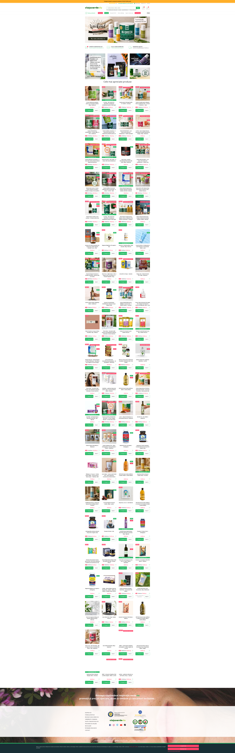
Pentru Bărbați (121, 13)
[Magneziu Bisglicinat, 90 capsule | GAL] (109, 236)
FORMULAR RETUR (89, 715)
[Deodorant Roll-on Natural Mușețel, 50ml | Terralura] (92, 665)
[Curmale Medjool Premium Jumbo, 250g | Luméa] (109, 493)
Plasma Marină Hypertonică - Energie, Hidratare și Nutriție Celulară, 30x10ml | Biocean (126, 189)
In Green (119, 9)
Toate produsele (91, 13)
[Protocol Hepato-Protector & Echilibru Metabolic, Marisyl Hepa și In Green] (92, 265)
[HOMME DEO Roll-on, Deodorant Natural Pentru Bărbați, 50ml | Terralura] (92, 493)
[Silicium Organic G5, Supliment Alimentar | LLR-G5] (142, 350)
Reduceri (100, 13)
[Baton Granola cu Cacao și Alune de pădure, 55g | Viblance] (92, 322)
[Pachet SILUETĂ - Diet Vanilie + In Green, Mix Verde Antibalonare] (109, 150)
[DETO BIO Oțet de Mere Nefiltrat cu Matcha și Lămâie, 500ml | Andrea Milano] (142, 608)
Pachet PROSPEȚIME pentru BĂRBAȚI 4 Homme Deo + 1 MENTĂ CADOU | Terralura (126, 304)
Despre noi (143, 3)
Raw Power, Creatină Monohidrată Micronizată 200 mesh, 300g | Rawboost (126, 161)
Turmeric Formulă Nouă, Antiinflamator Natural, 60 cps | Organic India (109, 304)
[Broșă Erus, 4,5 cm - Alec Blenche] (126, 493)
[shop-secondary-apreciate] (140, 73)
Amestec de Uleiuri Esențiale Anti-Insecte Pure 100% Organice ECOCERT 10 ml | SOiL (92, 247)
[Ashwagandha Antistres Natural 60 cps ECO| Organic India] (92, 522)
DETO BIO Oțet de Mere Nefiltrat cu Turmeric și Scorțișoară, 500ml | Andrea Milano (143, 504)
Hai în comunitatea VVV (92, 721)
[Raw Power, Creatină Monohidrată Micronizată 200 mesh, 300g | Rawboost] (126, 150)
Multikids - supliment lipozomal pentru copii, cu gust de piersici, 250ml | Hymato (109, 390)
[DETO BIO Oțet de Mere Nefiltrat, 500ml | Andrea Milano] (126, 379)
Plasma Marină (133, 9)
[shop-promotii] (117, 66)
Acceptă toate (183, 746)
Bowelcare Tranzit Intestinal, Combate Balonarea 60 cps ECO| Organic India (143, 447)
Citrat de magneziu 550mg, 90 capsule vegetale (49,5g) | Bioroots (92, 618)
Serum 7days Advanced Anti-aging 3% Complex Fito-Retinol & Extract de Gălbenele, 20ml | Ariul (142, 304)
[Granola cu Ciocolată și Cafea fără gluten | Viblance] (142, 551)
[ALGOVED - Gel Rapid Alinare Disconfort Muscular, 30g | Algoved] (92, 408)
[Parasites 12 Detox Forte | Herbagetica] (142, 522)
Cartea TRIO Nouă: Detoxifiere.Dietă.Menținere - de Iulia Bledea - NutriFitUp (109, 361)
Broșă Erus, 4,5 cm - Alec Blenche (126, 502)
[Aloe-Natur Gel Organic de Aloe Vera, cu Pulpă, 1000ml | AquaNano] (126, 551)
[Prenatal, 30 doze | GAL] (109, 522)
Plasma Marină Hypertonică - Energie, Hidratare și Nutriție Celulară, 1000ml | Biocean (143, 218)
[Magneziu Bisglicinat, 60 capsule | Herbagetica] (92, 579)
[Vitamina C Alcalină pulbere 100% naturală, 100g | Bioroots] (126, 236)
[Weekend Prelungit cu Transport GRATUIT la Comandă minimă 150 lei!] (117, 30)
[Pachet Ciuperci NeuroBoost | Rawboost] (92, 436)
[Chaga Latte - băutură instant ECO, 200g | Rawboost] (142, 265)
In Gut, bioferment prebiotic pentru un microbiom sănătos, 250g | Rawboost (92, 104)
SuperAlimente (125, 9)
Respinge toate (183, 749)
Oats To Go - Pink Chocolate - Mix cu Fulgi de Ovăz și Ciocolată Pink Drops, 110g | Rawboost (92, 647)
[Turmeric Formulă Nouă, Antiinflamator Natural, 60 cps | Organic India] (109, 293)
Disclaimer (132, 740)
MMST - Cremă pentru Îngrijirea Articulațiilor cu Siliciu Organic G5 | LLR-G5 (126, 647)
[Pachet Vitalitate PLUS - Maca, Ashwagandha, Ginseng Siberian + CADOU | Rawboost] (109, 436)
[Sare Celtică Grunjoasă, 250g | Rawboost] (109, 636)
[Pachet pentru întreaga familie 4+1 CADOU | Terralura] (126, 93)
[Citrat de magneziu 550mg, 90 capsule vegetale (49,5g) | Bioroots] (92, 608)
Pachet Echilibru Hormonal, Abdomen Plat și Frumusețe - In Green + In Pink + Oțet (109, 189)
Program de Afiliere (91, 723)
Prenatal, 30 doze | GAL (109, 531)
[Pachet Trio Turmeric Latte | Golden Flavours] (126, 322)
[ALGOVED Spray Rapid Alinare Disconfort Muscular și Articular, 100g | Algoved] (126, 522)
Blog (148, 13)
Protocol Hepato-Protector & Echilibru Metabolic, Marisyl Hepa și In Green (92, 275)
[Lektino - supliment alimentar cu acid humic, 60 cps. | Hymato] (126, 665)
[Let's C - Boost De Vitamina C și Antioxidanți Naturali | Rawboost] (126, 408)
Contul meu (137, 3)
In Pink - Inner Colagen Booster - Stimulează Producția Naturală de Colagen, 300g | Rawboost (143, 132)
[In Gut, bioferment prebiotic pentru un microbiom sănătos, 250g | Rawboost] (92, 93)
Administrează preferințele (174, 751)
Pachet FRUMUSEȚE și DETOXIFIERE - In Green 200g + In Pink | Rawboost (92, 132)
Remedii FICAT (113, 13)
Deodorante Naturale (113, 9)
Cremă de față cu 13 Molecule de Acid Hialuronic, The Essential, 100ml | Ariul (143, 247)
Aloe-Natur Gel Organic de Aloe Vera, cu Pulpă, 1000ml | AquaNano (125, 561)
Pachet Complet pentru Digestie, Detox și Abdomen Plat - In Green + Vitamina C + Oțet (143, 104)
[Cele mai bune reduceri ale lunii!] (140, 59)
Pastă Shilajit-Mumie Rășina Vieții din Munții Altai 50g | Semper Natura (109, 561)
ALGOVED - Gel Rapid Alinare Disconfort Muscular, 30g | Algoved (92, 418)
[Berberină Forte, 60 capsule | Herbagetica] (126, 436)
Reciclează (88, 726)
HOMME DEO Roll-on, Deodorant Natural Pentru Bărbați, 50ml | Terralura (92, 504)
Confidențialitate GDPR (121, 740)
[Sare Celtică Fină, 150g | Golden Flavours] (109, 608)
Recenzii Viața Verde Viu (92, 717)
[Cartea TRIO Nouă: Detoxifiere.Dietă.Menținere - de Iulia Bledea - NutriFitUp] (109, 350)
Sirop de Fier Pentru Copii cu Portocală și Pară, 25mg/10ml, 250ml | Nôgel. (142, 647)
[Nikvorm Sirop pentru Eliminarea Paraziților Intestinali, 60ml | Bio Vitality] (126, 350)
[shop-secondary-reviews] (95, 66)
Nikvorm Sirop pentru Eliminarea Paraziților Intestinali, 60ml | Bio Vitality (126, 361)
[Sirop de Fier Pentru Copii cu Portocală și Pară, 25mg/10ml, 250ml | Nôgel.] (142, 636)
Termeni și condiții (100, 740)
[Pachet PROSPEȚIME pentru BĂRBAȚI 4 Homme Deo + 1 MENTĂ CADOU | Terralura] (126, 293)
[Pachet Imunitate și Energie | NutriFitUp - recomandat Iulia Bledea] (126, 579)
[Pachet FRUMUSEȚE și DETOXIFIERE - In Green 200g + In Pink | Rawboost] (92, 122)
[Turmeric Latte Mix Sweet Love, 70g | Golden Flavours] (142, 322)
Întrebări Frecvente (91, 728)
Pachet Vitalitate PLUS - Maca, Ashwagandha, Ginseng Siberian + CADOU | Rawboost (109, 447)
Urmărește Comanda (91, 719)
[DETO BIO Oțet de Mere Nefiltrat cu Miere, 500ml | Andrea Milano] (126, 465)
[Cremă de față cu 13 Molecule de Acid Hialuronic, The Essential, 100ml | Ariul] (142, 236)
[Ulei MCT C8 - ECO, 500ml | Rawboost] (142, 408)
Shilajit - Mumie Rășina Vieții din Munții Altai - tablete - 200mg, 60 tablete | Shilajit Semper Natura (109, 590)
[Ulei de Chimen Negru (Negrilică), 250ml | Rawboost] (92, 293)
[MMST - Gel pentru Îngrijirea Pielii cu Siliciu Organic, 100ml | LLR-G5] (109, 665)
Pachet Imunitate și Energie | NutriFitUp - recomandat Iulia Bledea (126, 590)
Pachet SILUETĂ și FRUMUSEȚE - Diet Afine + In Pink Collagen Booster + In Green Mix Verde (109, 418)
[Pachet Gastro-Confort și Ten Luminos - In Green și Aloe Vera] (92, 207)
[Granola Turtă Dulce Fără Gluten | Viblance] (126, 608)
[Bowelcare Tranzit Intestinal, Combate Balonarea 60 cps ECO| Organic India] (142, 436)
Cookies (109, 740)
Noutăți (106, 13)
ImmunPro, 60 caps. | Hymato (125, 273)
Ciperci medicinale (129, 13)
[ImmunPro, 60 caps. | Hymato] (126, 265)
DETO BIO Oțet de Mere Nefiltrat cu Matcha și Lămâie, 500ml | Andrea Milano (143, 618)
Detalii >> (96, 110)
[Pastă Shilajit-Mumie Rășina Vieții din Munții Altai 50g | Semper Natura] (109, 551)
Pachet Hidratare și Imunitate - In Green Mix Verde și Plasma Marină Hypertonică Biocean (92, 161)
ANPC (138, 740)
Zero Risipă (137, 13)
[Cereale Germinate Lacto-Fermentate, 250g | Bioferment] (142, 579)
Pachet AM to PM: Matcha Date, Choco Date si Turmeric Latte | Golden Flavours (142, 189)
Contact (148, 3)
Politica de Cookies (133, 746)
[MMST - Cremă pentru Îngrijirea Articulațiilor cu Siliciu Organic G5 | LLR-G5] (126, 636)
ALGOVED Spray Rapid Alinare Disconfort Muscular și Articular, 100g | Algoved (126, 533)
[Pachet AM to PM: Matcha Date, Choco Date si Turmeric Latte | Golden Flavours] (142, 179)
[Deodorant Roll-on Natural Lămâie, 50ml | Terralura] (142, 465)
